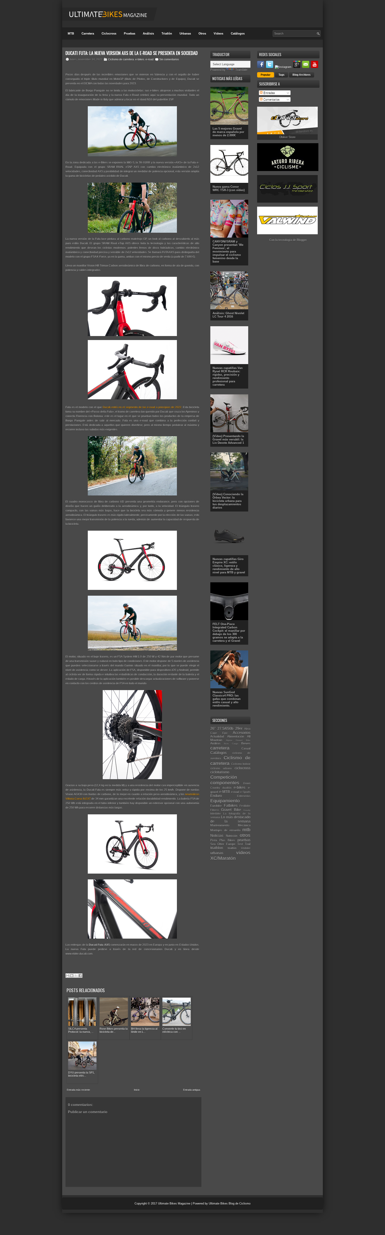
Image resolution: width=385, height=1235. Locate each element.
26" (213, 728)
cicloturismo (219, 772)
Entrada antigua (191, 1089)
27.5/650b (225, 728)
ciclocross (242, 768)
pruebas (244, 840)
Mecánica (244, 825)
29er (238, 728)
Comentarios (271, 99)
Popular (265, 74)
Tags (282, 74)
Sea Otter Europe (222, 844)
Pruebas (129, 33)
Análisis (148, 33)
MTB (71, 33)
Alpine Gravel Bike (238, 740)
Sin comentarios (169, 59)
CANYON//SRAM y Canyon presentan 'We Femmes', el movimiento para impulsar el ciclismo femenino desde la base (228, 251)
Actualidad (217, 736)
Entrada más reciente (78, 1089)
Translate (241, 69)
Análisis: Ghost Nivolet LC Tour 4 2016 (228, 315)
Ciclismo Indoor (241, 763)
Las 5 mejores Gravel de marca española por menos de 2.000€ (228, 132)
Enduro (216, 796)
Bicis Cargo (231, 743)
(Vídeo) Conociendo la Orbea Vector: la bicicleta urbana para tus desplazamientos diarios (228, 501)
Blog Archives (302, 74)
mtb (246, 829)
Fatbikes (231, 805)
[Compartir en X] (76, 975)
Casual (246, 748)
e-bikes (139, 59)
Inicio (136, 1089)
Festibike (245, 805)
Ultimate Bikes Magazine (174, 1203)
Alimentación (235, 736)
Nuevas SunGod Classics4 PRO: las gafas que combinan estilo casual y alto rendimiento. (227, 699)
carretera (219, 747)
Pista (213, 840)
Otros (202, 33)
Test (240, 844)
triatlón (232, 848)
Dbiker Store (287, 137)
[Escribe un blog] (72, 975)
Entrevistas (243, 796)
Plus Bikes (227, 840)
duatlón (226, 787)
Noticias (216, 836)
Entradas (268, 92)
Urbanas (185, 33)
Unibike (245, 848)
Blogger (301, 240)
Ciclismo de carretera (121, 59)
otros (245, 835)
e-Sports (245, 792)
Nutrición (231, 836)
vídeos (243, 852)
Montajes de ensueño (225, 830)
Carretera (88, 33)
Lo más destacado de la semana (230, 819)
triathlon (216, 848)
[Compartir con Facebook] (80, 975)
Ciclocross (109, 33)
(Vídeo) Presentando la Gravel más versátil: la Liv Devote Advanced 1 (228, 439)
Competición (223, 777)
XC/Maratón (223, 858)
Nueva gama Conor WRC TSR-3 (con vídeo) (229, 188)
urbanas (216, 853)
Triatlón (167, 33)
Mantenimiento (219, 825)
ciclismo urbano (221, 768)
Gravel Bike (231, 810)
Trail (247, 844)
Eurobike (216, 805)
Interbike (215, 813)
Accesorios (241, 733)
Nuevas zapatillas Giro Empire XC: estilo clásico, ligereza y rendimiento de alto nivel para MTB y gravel (229, 565)
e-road (149, 59)
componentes (224, 782)
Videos (218, 33)
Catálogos (238, 33)
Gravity (246, 810)
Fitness (214, 810)
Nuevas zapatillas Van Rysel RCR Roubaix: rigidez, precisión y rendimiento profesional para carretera (228, 376)
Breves (245, 743)
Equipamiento (225, 800)
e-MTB (224, 792)
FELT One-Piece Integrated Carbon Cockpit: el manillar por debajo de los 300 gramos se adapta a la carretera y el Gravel (229, 632)
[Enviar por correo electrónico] (67, 975)
